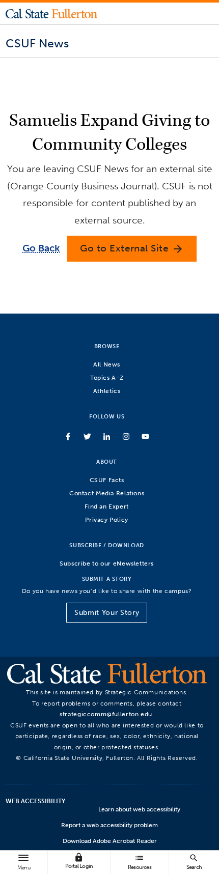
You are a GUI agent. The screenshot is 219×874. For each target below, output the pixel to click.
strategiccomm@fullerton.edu (106, 714)
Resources (139, 861)
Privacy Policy (106, 519)
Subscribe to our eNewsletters (107, 563)
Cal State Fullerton (51, 13)
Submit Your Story (106, 612)
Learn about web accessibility (139, 809)
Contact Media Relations (106, 493)
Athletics (107, 390)
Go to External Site (132, 248)
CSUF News (37, 43)
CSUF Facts (107, 480)
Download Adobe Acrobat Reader (110, 841)
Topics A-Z (106, 377)
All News (106, 364)
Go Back (41, 248)
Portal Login (79, 861)
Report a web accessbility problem (109, 825)
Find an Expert (107, 506)
